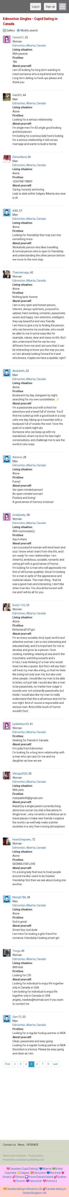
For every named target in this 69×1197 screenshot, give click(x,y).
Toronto (20, 1180)
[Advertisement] (34, 1105)
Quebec (62, 1176)
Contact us (9, 1144)
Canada (41, 45)
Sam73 (16, 1016)
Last (55, 1064)
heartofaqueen (21, 839)
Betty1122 (18, 605)
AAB (15, 210)
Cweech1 (18, 37)
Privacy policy (35, 1155)
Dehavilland (19, 157)
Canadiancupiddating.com (30, 1159)
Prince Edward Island (40, 1176)
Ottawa (19, 1176)
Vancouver (35, 1180)
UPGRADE (32, 1144)
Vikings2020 (19, 773)
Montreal (55, 1172)
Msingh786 (19, 897)
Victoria (50, 1180)
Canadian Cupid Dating (23, 1168)
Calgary (24, 1172)
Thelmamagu (20, 272)
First (7, 1064)
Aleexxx (17, 457)
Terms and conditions (14, 1155)
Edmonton (18, 45)
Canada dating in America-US (24, 1188)
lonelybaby (18, 514)
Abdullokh (18, 370)
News (21, 1144)
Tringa (16, 950)
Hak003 (17, 95)
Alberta (30, 45)
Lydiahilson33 (20, 724)
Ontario (7, 1176)
